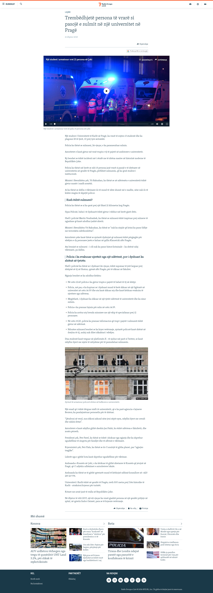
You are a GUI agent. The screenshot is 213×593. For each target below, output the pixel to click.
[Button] (142, 44)
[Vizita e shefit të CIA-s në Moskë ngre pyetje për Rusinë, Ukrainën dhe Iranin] (153, 531)
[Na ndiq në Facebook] (108, 580)
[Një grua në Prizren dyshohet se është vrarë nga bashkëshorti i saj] (75, 557)
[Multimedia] (205, 4)
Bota (111, 523)
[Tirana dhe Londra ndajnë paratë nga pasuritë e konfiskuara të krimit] (126, 538)
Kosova (35, 523)
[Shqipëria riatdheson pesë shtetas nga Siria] (153, 544)
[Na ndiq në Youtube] (120, 580)
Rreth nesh (35, 579)
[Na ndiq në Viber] (138, 580)
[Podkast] (198, 4)
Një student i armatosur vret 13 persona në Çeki (69, 59)
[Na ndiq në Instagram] (114, 580)
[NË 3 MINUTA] (190, 4)
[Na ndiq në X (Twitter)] (126, 580)
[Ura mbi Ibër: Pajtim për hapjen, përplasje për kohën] (75, 547)
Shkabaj (72, 579)
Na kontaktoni (37, 584)
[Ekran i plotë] (167, 124)
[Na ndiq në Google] (144, 580)
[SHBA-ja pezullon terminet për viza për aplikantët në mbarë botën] (153, 554)
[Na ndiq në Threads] (132, 580)
